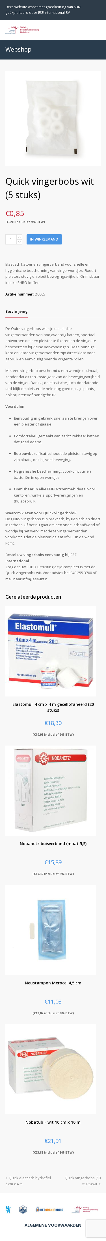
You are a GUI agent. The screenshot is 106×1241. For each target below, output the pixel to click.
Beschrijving (16, 311)
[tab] (16, 311)
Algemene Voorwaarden (53, 1225)
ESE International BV (54, 12)
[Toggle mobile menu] (97, 29)
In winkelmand (44, 239)
